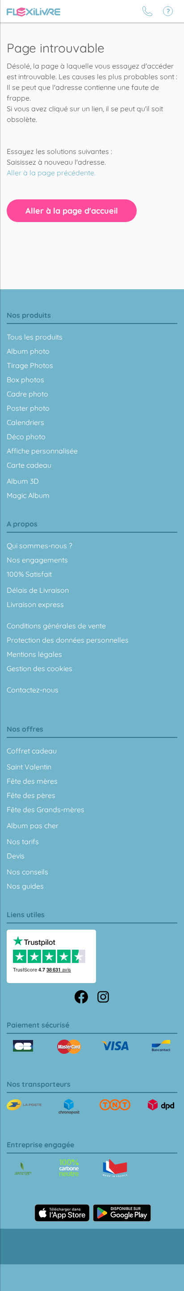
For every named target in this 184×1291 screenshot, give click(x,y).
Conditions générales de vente (56, 625)
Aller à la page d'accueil (71, 211)
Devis (16, 855)
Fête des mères (32, 781)
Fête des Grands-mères (45, 809)
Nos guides (25, 886)
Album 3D (23, 481)
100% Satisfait (29, 574)
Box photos (25, 379)
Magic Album (28, 495)
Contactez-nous (33, 689)
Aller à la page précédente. (51, 172)
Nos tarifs (23, 841)
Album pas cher (33, 825)
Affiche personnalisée (42, 450)
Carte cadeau (29, 465)
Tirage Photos (30, 365)
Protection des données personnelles (68, 639)
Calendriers (25, 422)
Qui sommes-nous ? (39, 545)
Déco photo (26, 436)
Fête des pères (31, 795)
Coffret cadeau (32, 750)
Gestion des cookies (39, 668)
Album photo (28, 351)
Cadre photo (27, 393)
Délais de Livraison (38, 590)
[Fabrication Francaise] (69, 1167)
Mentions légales (34, 654)
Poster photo (28, 408)
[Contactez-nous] (147, 11)
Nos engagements (37, 559)
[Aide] (168, 11)
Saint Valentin (29, 766)
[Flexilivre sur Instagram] (103, 996)
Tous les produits (35, 336)
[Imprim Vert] (23, 1169)
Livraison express (35, 604)
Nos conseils (27, 871)
